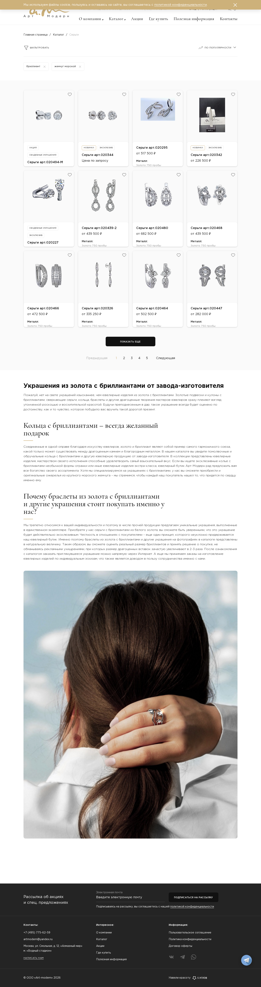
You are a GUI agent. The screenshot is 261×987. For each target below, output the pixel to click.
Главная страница (36, 35)
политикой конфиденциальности (192, 906)
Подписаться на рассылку (193, 898)
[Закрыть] (235, 4)
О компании (90, 18)
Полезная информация (194, 18)
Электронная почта (109, 892)
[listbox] (216, 48)
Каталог (116, 18)
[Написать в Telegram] (246, 960)
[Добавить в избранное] (69, 94)
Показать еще (130, 342)
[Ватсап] (193, 957)
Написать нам (34, 958)
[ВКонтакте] (171, 957)
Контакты (228, 18)
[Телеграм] (182, 957)
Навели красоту (179, 978)
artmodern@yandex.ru (38, 939)
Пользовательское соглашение (190, 933)
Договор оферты (180, 946)
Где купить (158, 18)
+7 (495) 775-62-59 (37, 933)
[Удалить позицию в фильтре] (44, 66)
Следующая (165, 358)
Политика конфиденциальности (190, 939)
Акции (137, 18)
